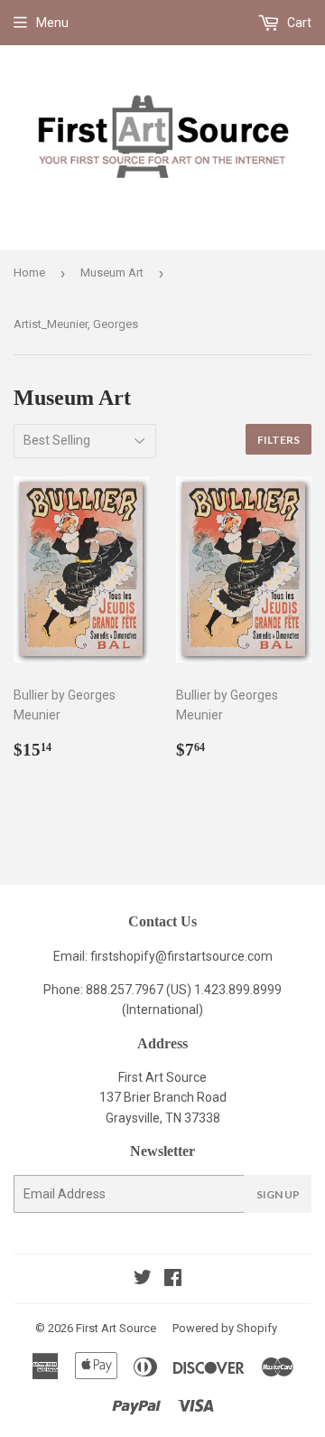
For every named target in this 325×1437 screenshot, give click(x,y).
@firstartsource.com (214, 956)
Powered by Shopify (224, 1328)
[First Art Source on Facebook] (172, 1280)
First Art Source (116, 1328)
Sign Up (278, 1194)
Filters (278, 439)
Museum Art (112, 272)
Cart (297, 22)
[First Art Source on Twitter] (143, 1280)
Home (29, 272)
